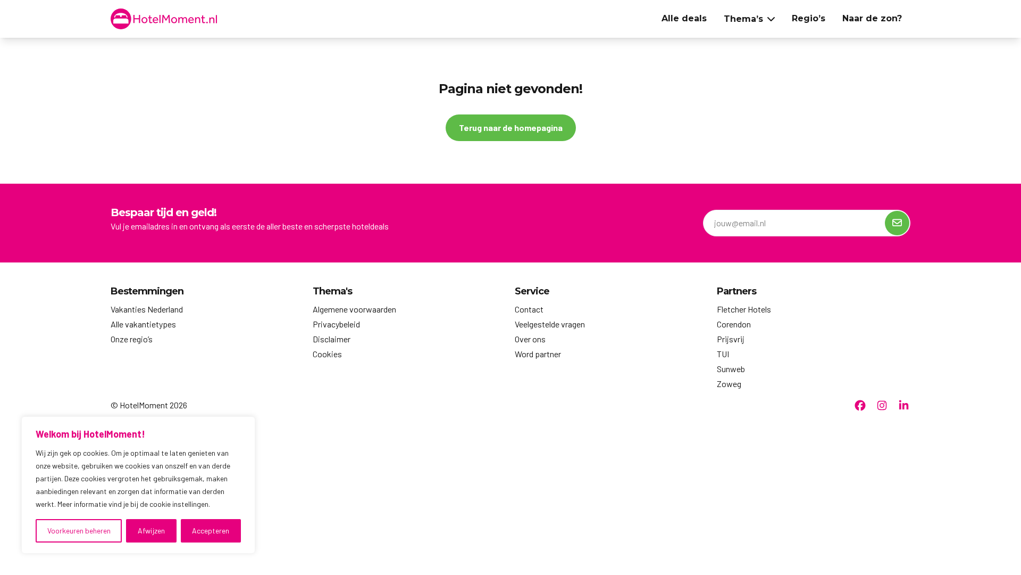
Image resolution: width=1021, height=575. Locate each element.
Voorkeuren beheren (79, 530)
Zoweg (729, 384)
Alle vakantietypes (143, 324)
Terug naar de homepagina (511, 127)
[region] (138, 485)
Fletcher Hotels (744, 309)
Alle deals (684, 18)
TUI (723, 354)
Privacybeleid (336, 324)
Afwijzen (151, 530)
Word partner (538, 354)
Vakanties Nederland (147, 309)
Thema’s (743, 19)
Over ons (530, 339)
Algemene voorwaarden (354, 309)
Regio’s (808, 18)
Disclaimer (331, 339)
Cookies (327, 354)
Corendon (734, 324)
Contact (529, 309)
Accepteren (210, 530)
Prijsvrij (730, 339)
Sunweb (731, 369)
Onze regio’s (132, 339)
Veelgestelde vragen (550, 324)
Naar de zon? (872, 18)
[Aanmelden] (897, 223)
